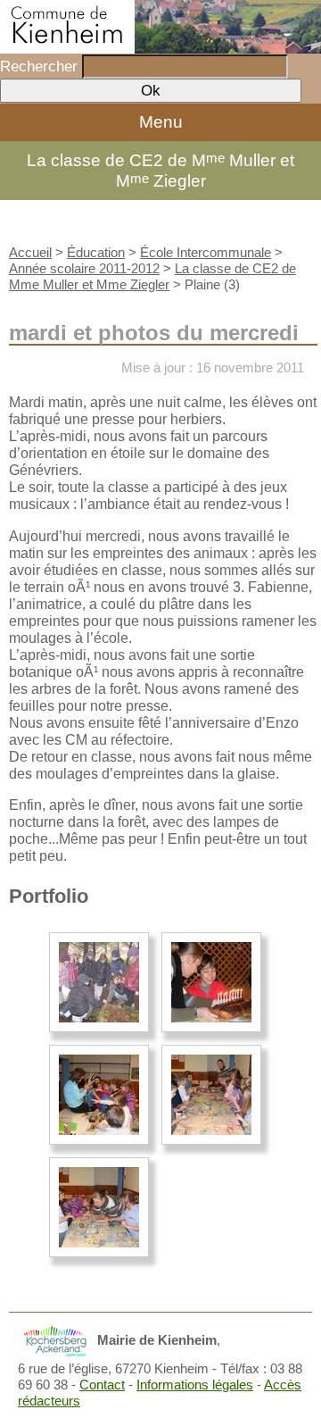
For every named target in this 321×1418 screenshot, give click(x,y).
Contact (102, 1384)
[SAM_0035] (211, 982)
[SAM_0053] (211, 1095)
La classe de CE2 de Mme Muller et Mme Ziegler (152, 276)
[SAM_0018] (99, 982)
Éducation (96, 252)
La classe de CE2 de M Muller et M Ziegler (160, 170)
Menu (161, 122)
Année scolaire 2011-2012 (84, 268)
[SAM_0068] (99, 1207)
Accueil (30, 252)
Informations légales (194, 1384)
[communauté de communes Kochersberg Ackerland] (56, 1339)
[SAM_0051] (99, 1095)
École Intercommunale (205, 252)
